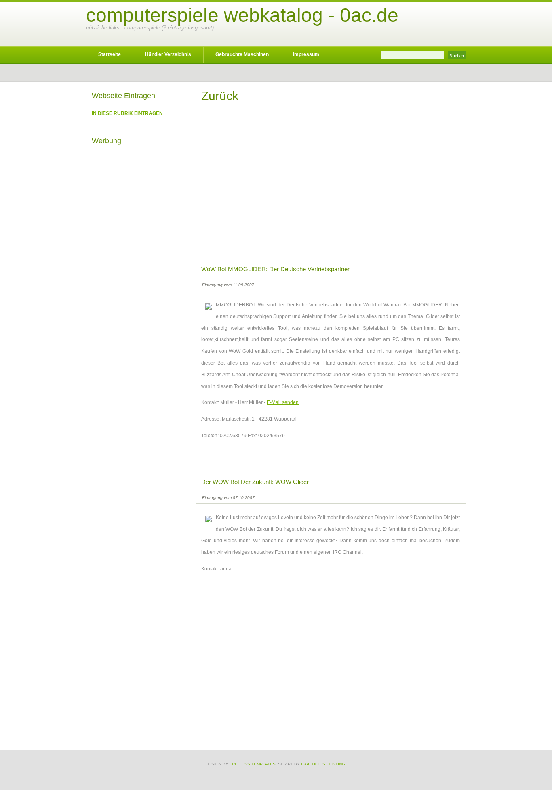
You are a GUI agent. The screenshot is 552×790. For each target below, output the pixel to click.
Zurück (219, 96)
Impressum (306, 54)
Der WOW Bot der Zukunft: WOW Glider (255, 481)
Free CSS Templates (253, 764)
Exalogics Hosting (323, 764)
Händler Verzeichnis (168, 54)
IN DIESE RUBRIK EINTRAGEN (127, 113)
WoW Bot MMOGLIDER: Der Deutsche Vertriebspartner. (276, 269)
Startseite (109, 54)
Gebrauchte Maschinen (242, 54)
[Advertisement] (330, 189)
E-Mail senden (283, 402)
